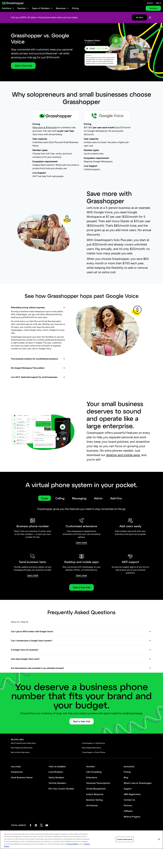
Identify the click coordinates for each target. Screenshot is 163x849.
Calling (59, 498)
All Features (92, 805)
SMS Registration (132, 794)
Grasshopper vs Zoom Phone (93, 752)
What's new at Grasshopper (138, 783)
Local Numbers (56, 772)
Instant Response (94, 794)
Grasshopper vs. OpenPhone (93, 743)
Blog (126, 777)
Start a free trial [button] (23, 65)
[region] (81, 839)
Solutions (6, 8)
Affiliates (128, 811)
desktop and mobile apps (123, 455)
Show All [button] (15, 622)
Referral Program (132, 816)
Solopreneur (17, 772)
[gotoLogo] (13, 3)
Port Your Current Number (61, 788)
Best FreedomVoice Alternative (23, 743)
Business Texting (94, 800)
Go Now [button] (139, 17)
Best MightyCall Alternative (21, 748)
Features (21, 8)
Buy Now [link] (153, 8)
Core (44, 498)
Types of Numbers (41, 8)
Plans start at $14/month (44, 127)
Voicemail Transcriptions (98, 783)
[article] (81, 135)
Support (150, 3)
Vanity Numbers (56, 777)
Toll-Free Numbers (57, 783)
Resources (61, 8)
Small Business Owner (22, 777)
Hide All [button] (24, 622)
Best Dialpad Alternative (91, 748)
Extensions (91, 777)
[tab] (44, 498)
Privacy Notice (72, 844)
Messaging (79, 498)
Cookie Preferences (124, 839)
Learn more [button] (81, 542)
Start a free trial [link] (81, 587)
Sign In (158, 3)
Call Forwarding (93, 772)
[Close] (150, 17)
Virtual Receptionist (96, 788)
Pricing (75, 8)
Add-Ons (116, 498)
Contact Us (129, 800)
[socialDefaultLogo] (30, 825)
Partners (128, 805)
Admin (98, 498)
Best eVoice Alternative (20, 752)
